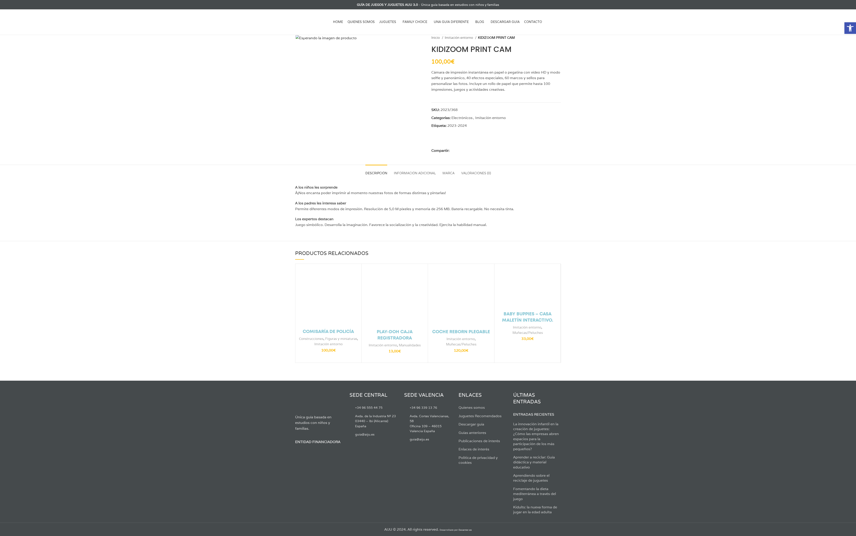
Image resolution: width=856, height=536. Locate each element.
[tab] (376, 171)
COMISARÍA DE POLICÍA (328, 332)
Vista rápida (354, 274)
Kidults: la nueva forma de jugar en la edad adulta (535, 509)
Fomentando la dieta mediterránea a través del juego (534, 494)
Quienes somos (472, 407)
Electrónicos (462, 117)
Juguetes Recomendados (480, 416)
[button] (850, 28)
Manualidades (410, 345)
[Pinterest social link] (463, 151)
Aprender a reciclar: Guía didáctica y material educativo (534, 462)
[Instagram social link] (308, 5)
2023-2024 (457, 125)
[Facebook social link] (297, 5)
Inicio (436, 37)
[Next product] (558, 37)
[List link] (373, 407)
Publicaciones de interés (479, 441)
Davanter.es (465, 529)
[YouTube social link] (313, 5)
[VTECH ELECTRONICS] (448, 141)
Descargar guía (471, 424)
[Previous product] (549, 37)
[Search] (559, 22)
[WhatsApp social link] (473, 151)
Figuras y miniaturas (341, 339)
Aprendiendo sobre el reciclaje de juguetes (531, 478)
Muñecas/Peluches (461, 344)
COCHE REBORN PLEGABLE (461, 332)
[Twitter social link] (302, 5)
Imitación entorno (459, 37)
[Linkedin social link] (468, 151)
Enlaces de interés (474, 449)
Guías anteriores (472, 432)
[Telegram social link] (478, 151)
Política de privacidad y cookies (478, 460)
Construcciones (311, 339)
